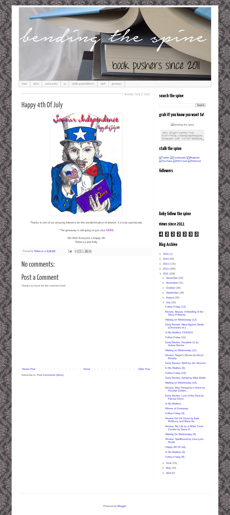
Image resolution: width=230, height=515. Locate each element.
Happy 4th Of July (175, 446)
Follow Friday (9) (175, 413)
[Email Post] (69, 251)
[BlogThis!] (80, 251)
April (169, 472)
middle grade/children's (83, 83)
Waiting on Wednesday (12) (181, 319)
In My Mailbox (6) (175, 367)
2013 (166, 263)
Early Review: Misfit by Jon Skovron (185, 363)
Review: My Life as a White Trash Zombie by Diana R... (184, 428)
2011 (166, 273)
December (172, 277)
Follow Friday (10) (175, 372)
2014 (166, 258)
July (168, 302)
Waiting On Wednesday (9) (180, 434)
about (36, 83)
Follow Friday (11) (175, 337)
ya (65, 83)
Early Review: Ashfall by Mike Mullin (185, 377)
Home (86, 369)
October (171, 287)
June (169, 463)
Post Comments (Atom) (50, 374)
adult (103, 83)
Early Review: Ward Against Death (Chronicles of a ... (184, 326)
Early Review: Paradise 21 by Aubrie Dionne (182, 344)
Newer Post (28, 369)
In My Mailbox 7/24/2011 (179, 332)
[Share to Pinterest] (90, 251)
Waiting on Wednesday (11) (181, 350)
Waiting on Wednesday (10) (181, 382)
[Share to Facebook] (86, 251)
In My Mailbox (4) (175, 452)
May (169, 467)
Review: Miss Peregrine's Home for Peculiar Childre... (185, 389)
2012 (166, 268)
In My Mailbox (173, 403)
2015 (166, 253)
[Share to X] (83, 251)
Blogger (122, 506)
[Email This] (76, 251)
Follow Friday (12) (175, 306)
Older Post (144, 369)
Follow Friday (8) (175, 456)
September (172, 292)
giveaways (117, 83)
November (172, 282)
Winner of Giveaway (176, 408)
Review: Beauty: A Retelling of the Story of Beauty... (184, 313)
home (24, 83)
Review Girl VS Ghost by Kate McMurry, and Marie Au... (182, 420)
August (170, 297)
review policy (51, 83)
